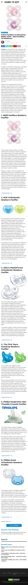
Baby (10, 521)
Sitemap (14, 574)
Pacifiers (3, 49)
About (4, 573)
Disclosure (22, 573)
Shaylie (8, 41)
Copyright (9, 573)
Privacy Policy (16, 573)
